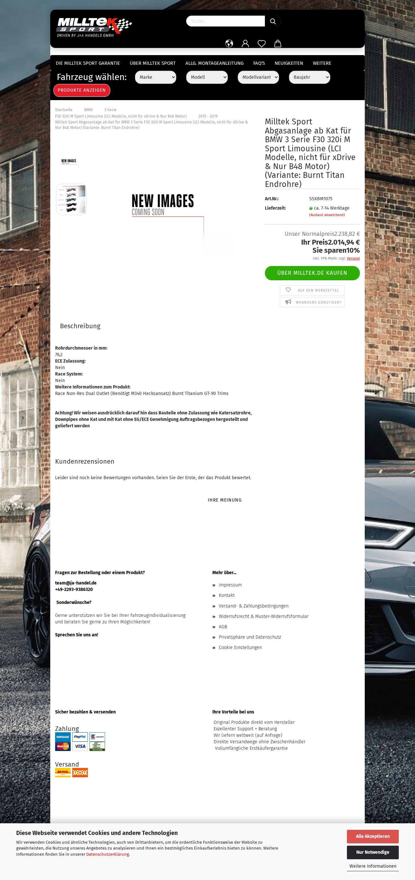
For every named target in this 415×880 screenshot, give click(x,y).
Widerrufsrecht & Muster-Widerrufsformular (264, 616)
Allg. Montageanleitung (214, 63)
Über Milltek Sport (153, 63)
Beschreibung (80, 326)
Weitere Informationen (373, 866)
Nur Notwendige (372, 852)
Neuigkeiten (289, 63)
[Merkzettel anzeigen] (262, 43)
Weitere (322, 63)
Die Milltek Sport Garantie (88, 63)
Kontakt (227, 595)
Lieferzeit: (275, 208)
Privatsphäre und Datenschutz (250, 637)
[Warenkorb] (278, 43)
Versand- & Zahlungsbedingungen (254, 606)
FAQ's (259, 63)
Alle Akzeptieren (373, 836)
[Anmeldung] (245, 43)
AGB (223, 627)
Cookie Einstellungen (240, 647)
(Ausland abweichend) (327, 215)
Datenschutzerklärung (107, 854)
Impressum (230, 585)
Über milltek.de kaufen (312, 273)
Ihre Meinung (225, 500)
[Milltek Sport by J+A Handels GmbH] (96, 26)
